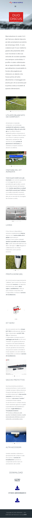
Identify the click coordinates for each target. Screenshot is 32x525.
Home (11, 23)
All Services (17, 23)
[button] (8, 103)
